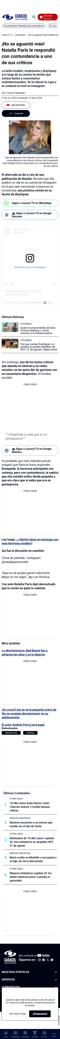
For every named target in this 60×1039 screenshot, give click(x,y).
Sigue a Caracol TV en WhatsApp (31, 203)
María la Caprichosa (20, 818)
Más (54, 1036)
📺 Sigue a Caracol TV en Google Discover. (32, 215)
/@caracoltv (18, 105)
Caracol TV (7, 35)
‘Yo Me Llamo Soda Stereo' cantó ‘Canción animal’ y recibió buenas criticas (30, 807)
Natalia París (11, 733)
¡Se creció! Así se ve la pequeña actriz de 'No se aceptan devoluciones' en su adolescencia (29, 713)
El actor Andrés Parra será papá (23, 724)
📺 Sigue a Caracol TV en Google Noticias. (32, 450)
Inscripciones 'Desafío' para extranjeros (24, 25)
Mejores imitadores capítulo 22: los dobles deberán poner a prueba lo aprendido (31, 877)
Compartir (18, 113)
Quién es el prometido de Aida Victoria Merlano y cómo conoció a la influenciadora (37, 330)
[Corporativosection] (55, 987)
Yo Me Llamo (16, 798)
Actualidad (20, 35)
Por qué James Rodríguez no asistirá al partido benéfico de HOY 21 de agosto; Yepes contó (38, 347)
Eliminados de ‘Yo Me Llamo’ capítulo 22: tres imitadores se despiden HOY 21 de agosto (32, 842)
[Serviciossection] (55, 979)
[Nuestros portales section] (55, 972)
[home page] (14, 17)
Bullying (30, 733)
